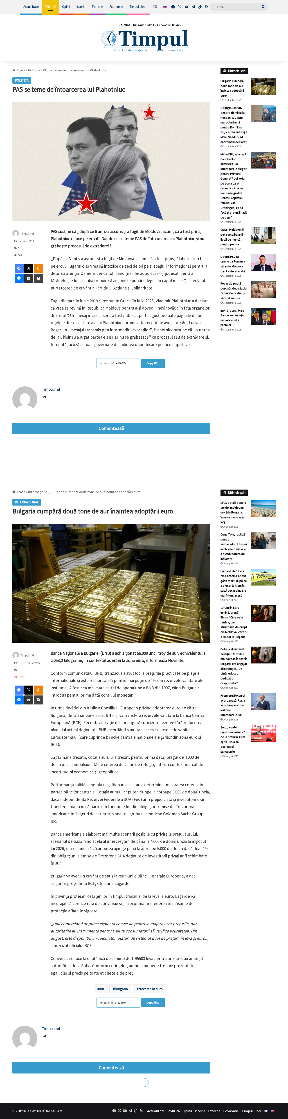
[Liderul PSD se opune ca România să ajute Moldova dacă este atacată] (263, 262)
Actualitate (31, 7)
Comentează (111, 428)
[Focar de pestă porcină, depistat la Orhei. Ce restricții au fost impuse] (263, 289)
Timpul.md (27, 233)
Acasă (20, 70)
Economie (116, 7)
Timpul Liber (138, 7)
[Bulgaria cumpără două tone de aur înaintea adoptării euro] (263, 86)
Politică (50, 7)
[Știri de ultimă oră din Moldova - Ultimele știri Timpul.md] (144, 37)
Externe (97, 7)
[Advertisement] (248, 410)
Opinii (66, 7)
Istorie (81, 7)
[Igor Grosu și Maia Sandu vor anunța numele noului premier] (263, 316)
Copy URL (152, 363)
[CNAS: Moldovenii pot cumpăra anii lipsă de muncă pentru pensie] (263, 235)
